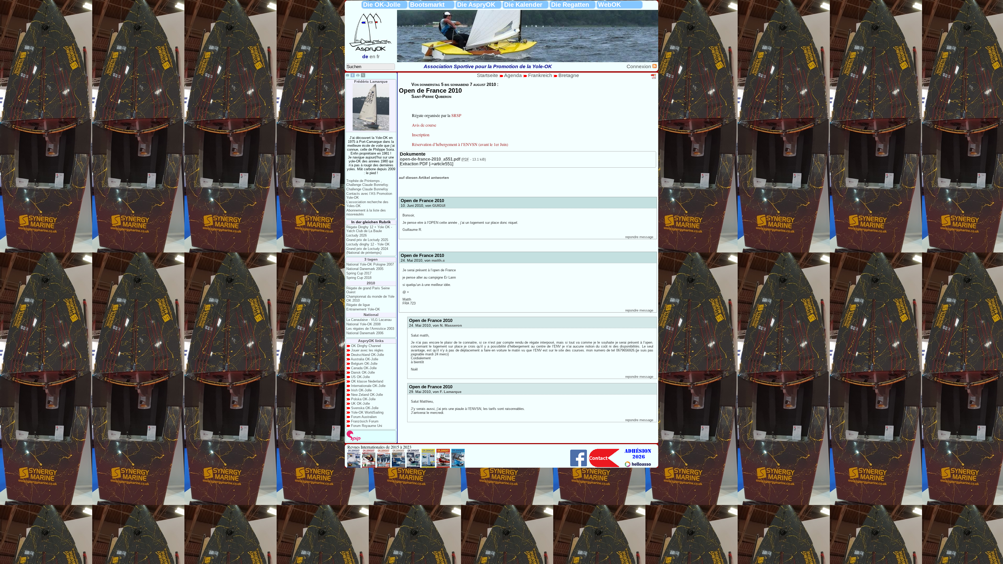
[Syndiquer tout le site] (654, 66)
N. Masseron (451, 325)
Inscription (420, 134)
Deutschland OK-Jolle (367, 355)
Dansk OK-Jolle (363, 372)
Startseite (487, 75)
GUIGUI (438, 205)
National (371, 315)
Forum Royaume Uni (366, 426)
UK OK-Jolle (360, 404)
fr (378, 56)
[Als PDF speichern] (654, 78)
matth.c (438, 260)
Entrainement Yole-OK (363, 309)
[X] (363, 76)
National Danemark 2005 (364, 269)
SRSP (456, 115)
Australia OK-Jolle (364, 359)
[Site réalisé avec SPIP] (353, 440)
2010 (371, 283)
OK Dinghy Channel (366, 346)
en (372, 56)
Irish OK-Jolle (361, 390)
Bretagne (568, 75)
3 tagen (371, 259)
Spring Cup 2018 (358, 278)
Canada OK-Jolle (364, 368)
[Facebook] (353, 76)
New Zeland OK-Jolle (367, 395)
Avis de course (424, 125)
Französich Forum (364, 421)
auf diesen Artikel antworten (424, 177)
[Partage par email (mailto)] (347, 76)
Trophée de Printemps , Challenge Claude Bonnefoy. (367, 183)
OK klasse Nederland (367, 381)
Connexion (639, 66)
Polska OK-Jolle (363, 399)
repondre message (639, 237)
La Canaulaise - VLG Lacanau (369, 320)
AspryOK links (371, 341)
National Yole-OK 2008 (363, 324)
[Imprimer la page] (358, 76)
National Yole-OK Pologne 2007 (370, 264)
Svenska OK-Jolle (364, 408)
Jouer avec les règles (367, 350)
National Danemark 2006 (364, 333)
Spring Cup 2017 (358, 273)
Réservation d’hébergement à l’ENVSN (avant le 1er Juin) (460, 144)
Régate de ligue (358, 305)
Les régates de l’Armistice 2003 (370, 329)
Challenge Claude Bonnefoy (367, 189)
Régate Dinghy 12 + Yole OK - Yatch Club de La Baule (369, 229)
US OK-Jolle (360, 377)
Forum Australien (364, 417)
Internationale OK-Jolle (368, 386)
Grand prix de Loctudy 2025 (367, 240)
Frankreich (540, 75)
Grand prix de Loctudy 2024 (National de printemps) (367, 251)
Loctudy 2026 (356, 235)
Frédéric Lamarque (371, 81)
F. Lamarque (451, 392)
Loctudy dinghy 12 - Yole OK (368, 244)
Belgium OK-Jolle (364, 364)
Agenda (513, 75)
